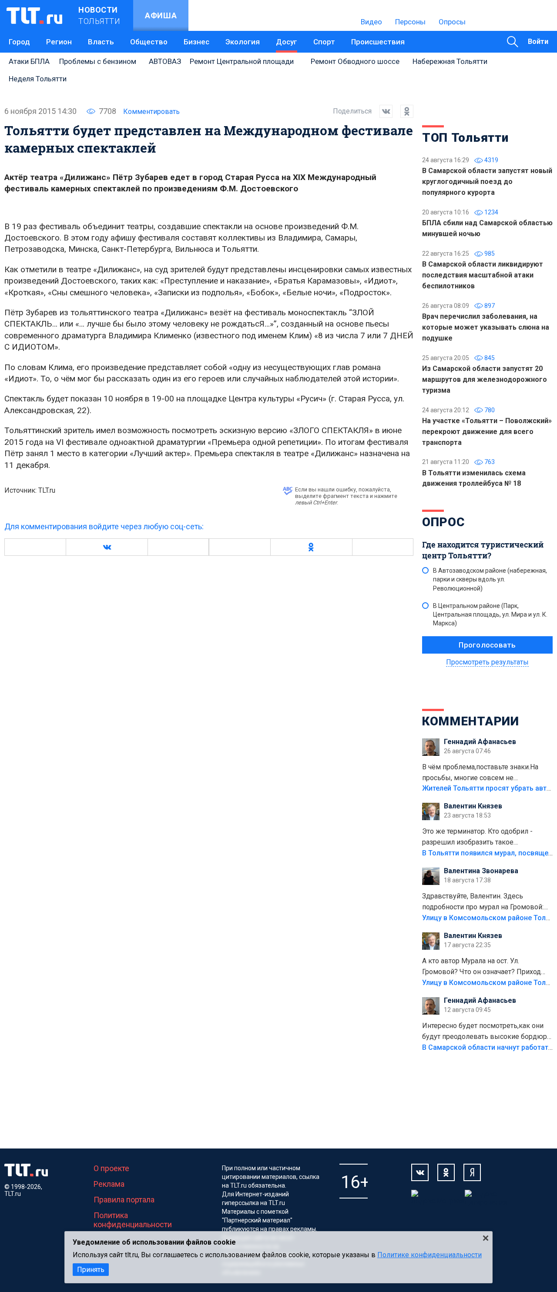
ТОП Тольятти (465, 137)
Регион (59, 41)
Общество (149, 41)
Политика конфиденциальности (133, 1220)
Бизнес (196, 41)
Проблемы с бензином (97, 61)
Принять (90, 1269)
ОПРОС (443, 522)
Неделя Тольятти (38, 78)
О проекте (111, 1168)
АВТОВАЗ (165, 61)
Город (19, 41)
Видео (371, 21)
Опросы (452, 21)
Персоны (410, 21)
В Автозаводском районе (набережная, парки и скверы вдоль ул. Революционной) (490, 579)
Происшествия (378, 41)
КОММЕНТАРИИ (470, 721)
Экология (242, 41)
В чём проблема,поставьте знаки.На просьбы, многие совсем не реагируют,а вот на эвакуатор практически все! (480, 773)
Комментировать (151, 111)
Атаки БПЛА (29, 61)
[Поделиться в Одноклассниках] (403, 111)
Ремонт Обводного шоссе (355, 61)
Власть (101, 41)
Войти (538, 41)
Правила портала (124, 1199)
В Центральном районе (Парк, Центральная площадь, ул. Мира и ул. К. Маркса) (490, 614)
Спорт (324, 41)
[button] (106, 547)
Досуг (286, 41)
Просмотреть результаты (487, 662)
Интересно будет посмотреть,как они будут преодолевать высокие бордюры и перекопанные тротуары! (487, 1032)
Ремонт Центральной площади (242, 61)
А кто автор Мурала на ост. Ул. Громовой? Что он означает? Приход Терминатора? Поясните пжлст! (481, 967)
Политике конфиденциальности (429, 1255)
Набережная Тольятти (450, 61)
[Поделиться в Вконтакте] (382, 111)
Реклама (109, 1184)
